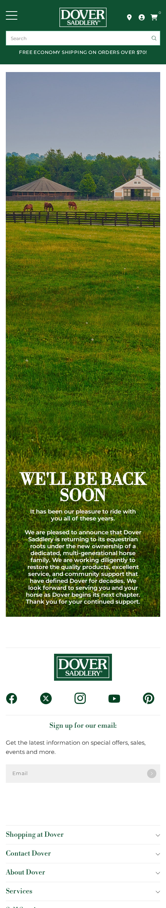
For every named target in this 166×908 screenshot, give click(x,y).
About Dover (25, 872)
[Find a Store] (129, 17)
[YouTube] (117, 698)
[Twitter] (49, 698)
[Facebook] (14, 698)
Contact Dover (28, 853)
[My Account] (142, 17)
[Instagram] (83, 698)
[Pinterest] (151, 698)
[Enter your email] (151, 773)
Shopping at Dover (35, 834)
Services (19, 891)
